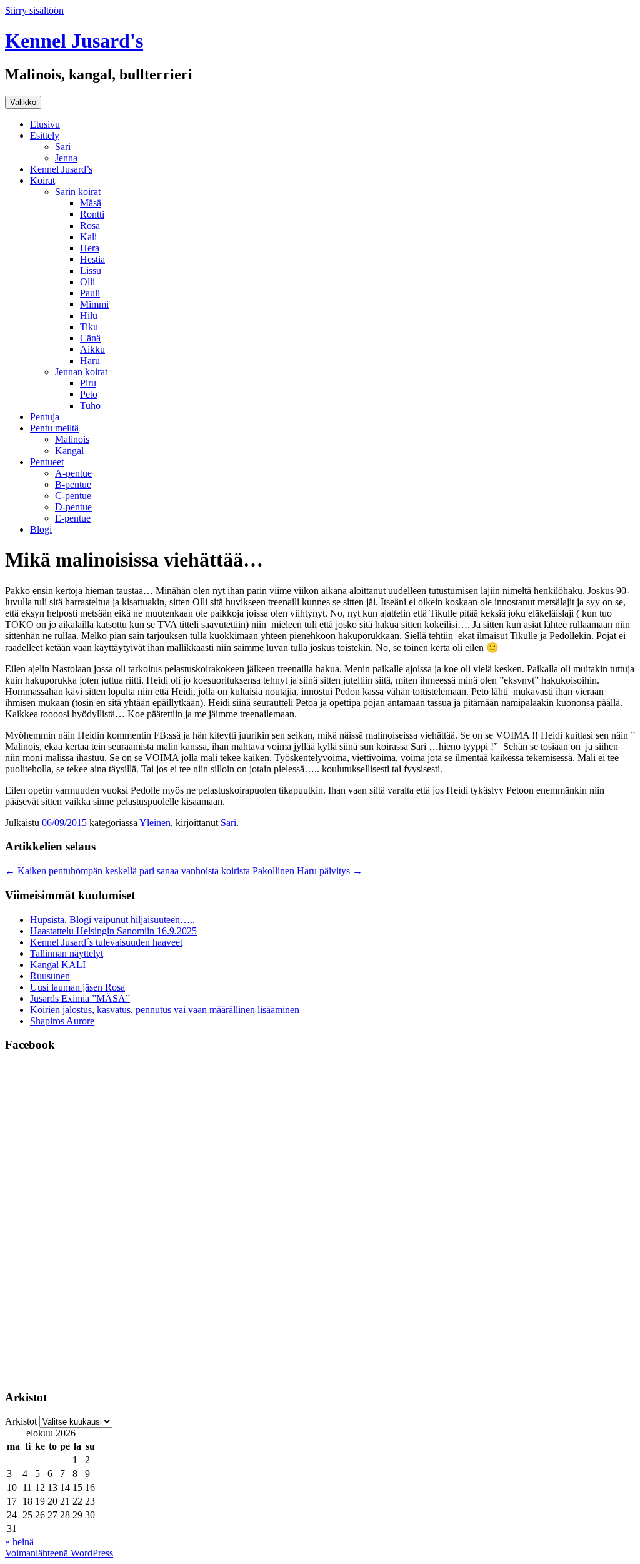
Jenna (66, 158)
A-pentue (73, 473)
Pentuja (44, 416)
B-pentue (73, 484)
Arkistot (21, 1421)
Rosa (90, 225)
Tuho (90, 405)
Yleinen (155, 822)
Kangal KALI (58, 964)
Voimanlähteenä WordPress (59, 1553)
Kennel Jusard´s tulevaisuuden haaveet (106, 942)
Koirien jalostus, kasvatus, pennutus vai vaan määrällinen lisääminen (164, 1009)
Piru (88, 383)
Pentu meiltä (54, 428)
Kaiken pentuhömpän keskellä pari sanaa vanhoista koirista (127, 870)
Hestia (92, 259)
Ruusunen (50, 976)
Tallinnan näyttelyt (66, 953)
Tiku (89, 326)
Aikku (92, 349)
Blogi (41, 529)
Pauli (90, 293)
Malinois (72, 439)
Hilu (89, 315)
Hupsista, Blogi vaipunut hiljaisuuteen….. (112, 919)
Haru (90, 360)
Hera (89, 248)
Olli (87, 281)
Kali (88, 236)
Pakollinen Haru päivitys (307, 870)
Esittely (44, 135)
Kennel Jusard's (74, 40)
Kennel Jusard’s (61, 169)
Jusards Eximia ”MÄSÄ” (80, 998)
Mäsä (90, 203)
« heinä (19, 1541)
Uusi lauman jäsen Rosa (77, 987)
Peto (89, 394)
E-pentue (73, 518)
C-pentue (73, 495)
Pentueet (47, 462)
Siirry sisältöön (34, 10)
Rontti (92, 214)
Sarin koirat (78, 191)
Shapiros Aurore (62, 1021)
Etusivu (45, 124)
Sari (63, 146)
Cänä (90, 338)
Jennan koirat (81, 371)
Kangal (69, 450)
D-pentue (73, 507)
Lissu (90, 270)
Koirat (42, 180)
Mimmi (94, 304)
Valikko (23, 102)
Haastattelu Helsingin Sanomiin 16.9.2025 (113, 931)
